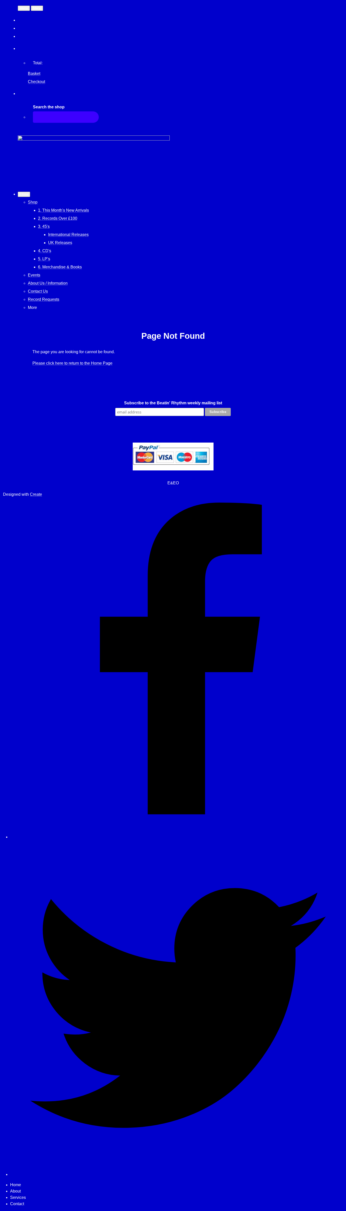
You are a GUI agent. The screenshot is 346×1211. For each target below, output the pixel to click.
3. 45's (44, 226)
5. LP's (44, 259)
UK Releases (60, 243)
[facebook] (178, 837)
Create (36, 494)
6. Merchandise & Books (60, 267)
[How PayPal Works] (173, 469)
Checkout (36, 82)
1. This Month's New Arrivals (63, 210)
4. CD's (44, 251)
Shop (32, 202)
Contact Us (38, 291)
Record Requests (43, 299)
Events (34, 275)
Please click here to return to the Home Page (72, 363)
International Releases (68, 234)
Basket (34, 73)
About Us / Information (48, 283)
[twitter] (178, 1174)
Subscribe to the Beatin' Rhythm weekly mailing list (173, 403)
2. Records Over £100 (57, 218)
